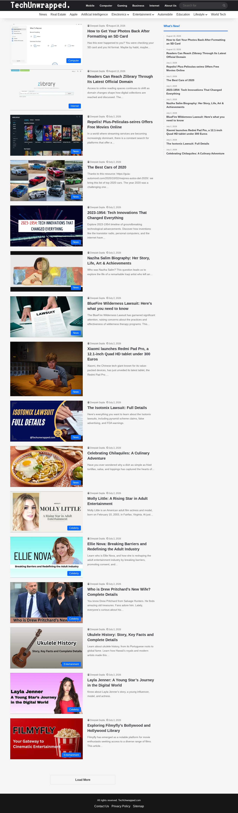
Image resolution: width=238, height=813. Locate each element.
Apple (74, 14)
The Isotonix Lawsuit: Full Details (117, 408)
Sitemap (138, 806)
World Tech (218, 14)
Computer (106, 5)
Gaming (122, 5)
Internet (154, 5)
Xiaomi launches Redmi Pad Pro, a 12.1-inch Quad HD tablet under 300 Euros (118, 354)
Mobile (90, 5)
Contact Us (101, 806)
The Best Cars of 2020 (106, 167)
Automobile (165, 14)
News (43, 14)
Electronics (119, 14)
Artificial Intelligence (94, 14)
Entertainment (142, 14)
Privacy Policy (121, 806)
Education (183, 14)
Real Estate (58, 14)
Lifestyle (199, 14)
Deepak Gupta (97, 26)
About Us (170, 5)
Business (138, 5)
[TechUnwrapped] (40, 5)
